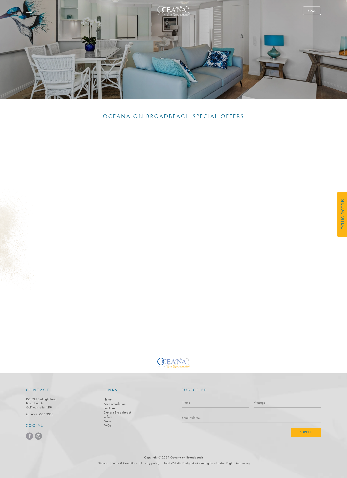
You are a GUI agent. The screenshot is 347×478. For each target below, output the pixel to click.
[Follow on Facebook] (29, 436)
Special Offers (342, 214)
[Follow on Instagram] (38, 436)
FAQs (107, 425)
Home (108, 399)
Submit (306, 432)
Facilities (109, 407)
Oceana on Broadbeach (186, 457)
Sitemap (102, 462)
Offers (108, 416)
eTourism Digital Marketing (232, 462)
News (107, 420)
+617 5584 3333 (42, 414)
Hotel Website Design (177, 462)
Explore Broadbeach (118, 412)
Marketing (202, 462)
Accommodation (115, 403)
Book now (213, 228)
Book (311, 11)
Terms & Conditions (124, 462)
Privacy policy (150, 462)
